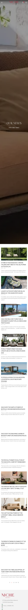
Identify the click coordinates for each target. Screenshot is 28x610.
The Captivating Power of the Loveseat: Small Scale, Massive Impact (12, 515)
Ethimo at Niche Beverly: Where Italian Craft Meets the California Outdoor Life (13, 264)
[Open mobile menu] (1, 2)
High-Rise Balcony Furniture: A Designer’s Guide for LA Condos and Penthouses (13, 321)
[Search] (26, 2)
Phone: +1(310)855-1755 (9, 605)
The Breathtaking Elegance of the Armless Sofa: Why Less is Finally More (13, 543)
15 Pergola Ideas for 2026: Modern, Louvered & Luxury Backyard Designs (13, 379)
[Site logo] (14, 2)
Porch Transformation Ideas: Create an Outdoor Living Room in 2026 (13, 351)
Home (10, 127)
